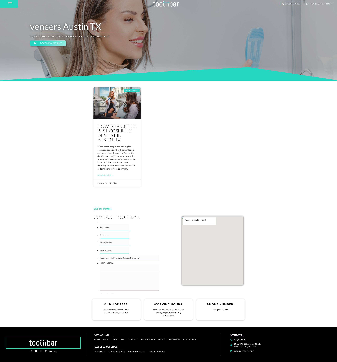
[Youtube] (36, 351)
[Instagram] (31, 351)
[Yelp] (55, 351)
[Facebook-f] (41, 351)
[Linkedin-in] (50, 351)
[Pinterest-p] (45, 351)
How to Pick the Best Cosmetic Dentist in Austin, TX (116, 132)
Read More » (105, 175)
